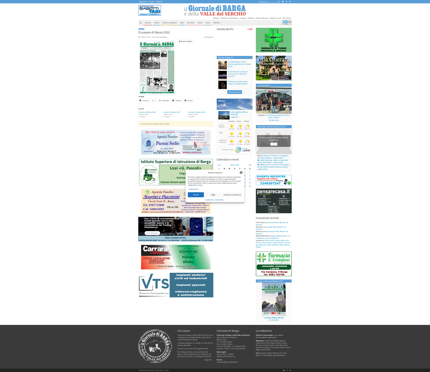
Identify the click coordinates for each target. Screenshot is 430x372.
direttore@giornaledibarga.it (266, 337)
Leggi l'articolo (278, 158)
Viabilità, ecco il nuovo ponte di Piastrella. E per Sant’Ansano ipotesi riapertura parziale (274, 165)
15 (245, 179)
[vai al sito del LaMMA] (242, 149)
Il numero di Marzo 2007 (171, 112)
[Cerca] (278, 1)
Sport (182, 22)
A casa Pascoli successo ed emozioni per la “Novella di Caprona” (237, 73)
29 (245, 186)
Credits (166, 370)
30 (250, 186)
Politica (156, 22)
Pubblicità (159, 1)
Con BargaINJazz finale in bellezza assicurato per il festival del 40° (239, 64)
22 (245, 182)
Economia (190, 22)
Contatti (151, 1)
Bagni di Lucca (276, 18)
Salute (200, 22)
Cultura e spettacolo (170, 22)
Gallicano (251, 18)
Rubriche (216, 22)
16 (250, 179)
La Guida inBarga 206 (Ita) (274, 318)
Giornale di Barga (148, 370)
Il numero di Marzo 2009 (196, 112)
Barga (216, 18)
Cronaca (148, 22)
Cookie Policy (209, 199)
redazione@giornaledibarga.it (227, 362)
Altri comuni (287, 18)
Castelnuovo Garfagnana (229, 18)
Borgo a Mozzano (262, 18)
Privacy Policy (219, 199)
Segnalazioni (143, 1)
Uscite (141, 29)
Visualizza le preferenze (232, 195)
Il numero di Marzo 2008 (147, 112)
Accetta (196, 195)
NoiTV (287, 22)
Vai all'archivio (274, 120)
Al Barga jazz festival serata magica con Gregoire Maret (237, 82)
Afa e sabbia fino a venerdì (239, 113)
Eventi (208, 22)
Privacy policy (159, 370)
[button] (241, 172)
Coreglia (243, 18)
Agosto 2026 (234, 165)
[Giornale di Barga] (215, 10)
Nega (213, 195)
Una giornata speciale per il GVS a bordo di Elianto (278, 116)
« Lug (219, 165)
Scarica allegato (186, 41)
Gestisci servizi (193, 189)
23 (250, 182)
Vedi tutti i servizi (235, 92)
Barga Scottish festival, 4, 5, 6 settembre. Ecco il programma (273, 237)
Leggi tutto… (235, 117)
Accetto (273, 144)
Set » (251, 165)
